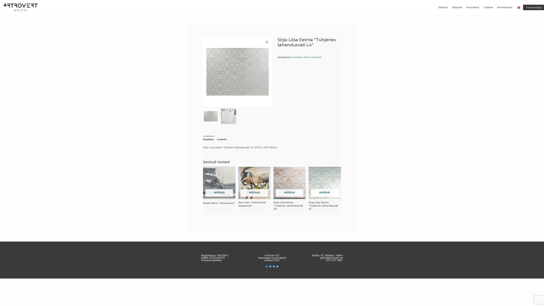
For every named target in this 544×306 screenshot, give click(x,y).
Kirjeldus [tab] (208, 139)
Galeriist (443, 7)
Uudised (488, 7)
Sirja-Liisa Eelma (312, 57)
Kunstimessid (504, 7)
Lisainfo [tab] (222, 139)
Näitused (457, 7)
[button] (267, 42)
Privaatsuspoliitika (211, 260)
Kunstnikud (473, 7)
